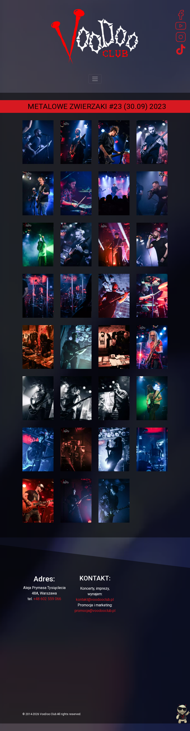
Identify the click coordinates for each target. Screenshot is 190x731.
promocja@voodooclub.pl (95, 610)
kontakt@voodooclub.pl (95, 599)
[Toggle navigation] (95, 78)
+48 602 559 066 (47, 599)
